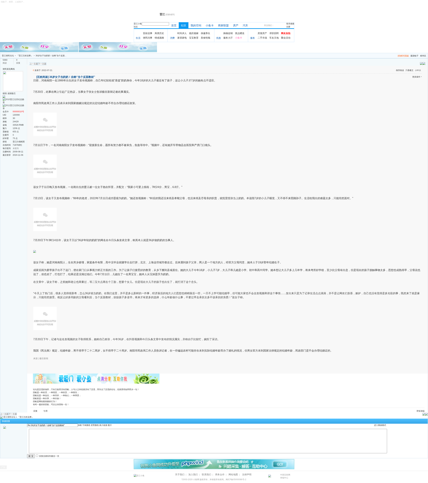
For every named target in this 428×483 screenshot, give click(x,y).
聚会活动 (285, 37)
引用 (45, 411)
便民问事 (147, 37)
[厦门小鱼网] (39, 47)
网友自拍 (285, 33)
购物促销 (228, 33)
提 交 (30, 456)
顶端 (422, 411)
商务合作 (220, 474)
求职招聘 (274, 33)
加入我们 (193, 474)
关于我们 (179, 474)
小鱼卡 (210, 25)
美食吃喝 (205, 37)
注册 (288, 27)
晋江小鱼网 (146, 14)
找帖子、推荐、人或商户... (12, 2)
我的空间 (196, 25)
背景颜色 (95, 425)
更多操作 (416, 77)
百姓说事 (147, 33)
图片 (110, 425)
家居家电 (182, 37)
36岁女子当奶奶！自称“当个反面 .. (51, 55)
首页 (174, 25)
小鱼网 (196, 479)
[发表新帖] (424, 63)
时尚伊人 (182, 33)
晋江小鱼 (138, 24)
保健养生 (205, 33)
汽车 (245, 25)
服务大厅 (228, 37)
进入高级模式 (380, 425)
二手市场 (262, 37)
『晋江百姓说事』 (25, 55)
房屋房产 (262, 33)
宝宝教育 (193, 37)
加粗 (80, 425)
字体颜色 (86, 425)
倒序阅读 (400, 70)
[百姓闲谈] (42, 77)
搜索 (292, 24)
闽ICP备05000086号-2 (236, 479)
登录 (288, 24)
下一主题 (42, 64)
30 (14, 118)
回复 (35, 411)
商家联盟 (223, 25)
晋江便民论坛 (8, 55)
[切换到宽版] (403, 56)
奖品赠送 (239, 33)
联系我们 (206, 474)
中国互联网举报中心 (285, 476)
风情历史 (159, 33)
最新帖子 (414, 56)
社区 (136, 27)
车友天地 (274, 37)
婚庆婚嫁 (193, 33)
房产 (235, 25)
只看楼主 (409, 70)
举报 (418, 411)
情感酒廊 (159, 37)
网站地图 (233, 474)
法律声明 (246, 474)
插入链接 (103, 425)
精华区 (423, 56)
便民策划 (7, 69)
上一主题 (34, 64)
